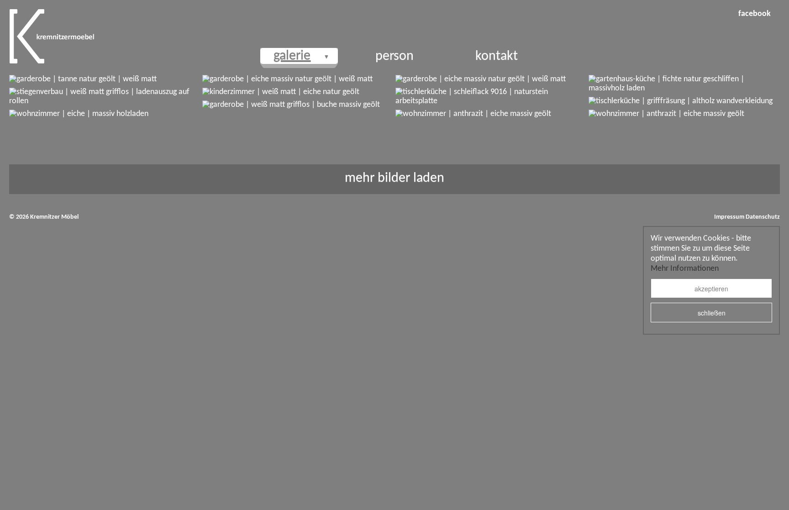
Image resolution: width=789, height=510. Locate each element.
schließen (712, 312)
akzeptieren (711, 288)
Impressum (729, 217)
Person (394, 56)
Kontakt (496, 56)
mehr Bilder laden (394, 178)
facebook (754, 14)
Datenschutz (763, 217)
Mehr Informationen (685, 268)
